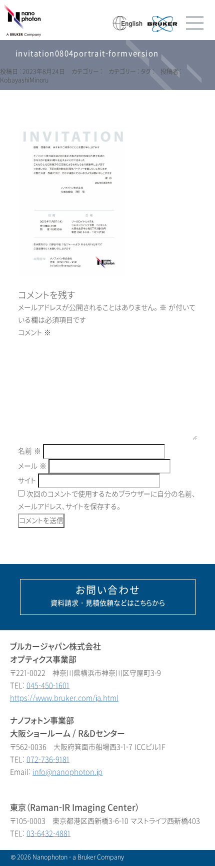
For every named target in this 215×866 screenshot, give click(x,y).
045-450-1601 (48, 685)
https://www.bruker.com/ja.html (64, 698)
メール (32, 466)
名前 (29, 451)
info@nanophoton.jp (67, 772)
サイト (27, 481)
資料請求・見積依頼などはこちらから (107, 596)
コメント (34, 333)
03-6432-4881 (48, 833)
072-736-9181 (48, 759)
